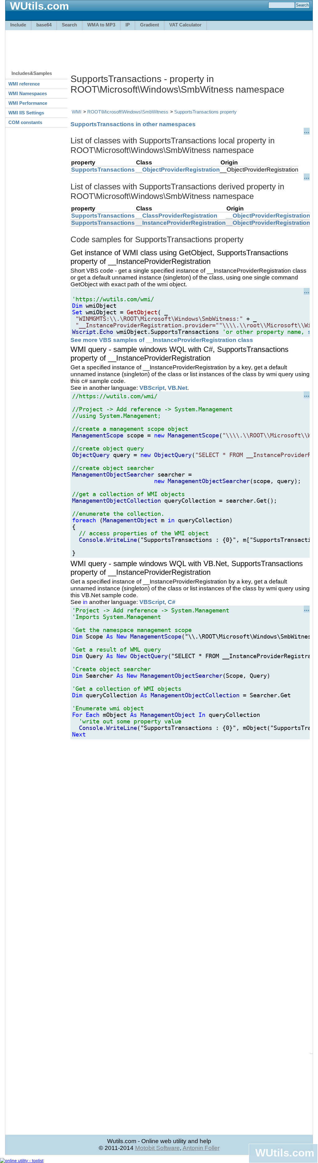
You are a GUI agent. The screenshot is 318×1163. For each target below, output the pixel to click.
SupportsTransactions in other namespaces (133, 124)
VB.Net (177, 388)
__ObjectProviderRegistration (177, 169)
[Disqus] (190, 817)
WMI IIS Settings (26, 112)
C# (171, 602)
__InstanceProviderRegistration (180, 222)
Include (18, 24)
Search (69, 24)
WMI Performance (27, 103)
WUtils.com (284, 1153)
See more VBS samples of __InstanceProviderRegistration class (161, 340)
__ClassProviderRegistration (176, 215)
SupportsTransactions (103, 169)
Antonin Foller (201, 1148)
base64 (44, 24)
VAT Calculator (185, 24)
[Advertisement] (159, 47)
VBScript (152, 388)
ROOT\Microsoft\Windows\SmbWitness (127, 111)
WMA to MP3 (101, 24)
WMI (76, 111)
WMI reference (24, 83)
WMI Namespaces (27, 93)
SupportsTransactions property (205, 111)
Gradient (149, 24)
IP (127, 24)
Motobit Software (157, 1148)
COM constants (25, 122)
